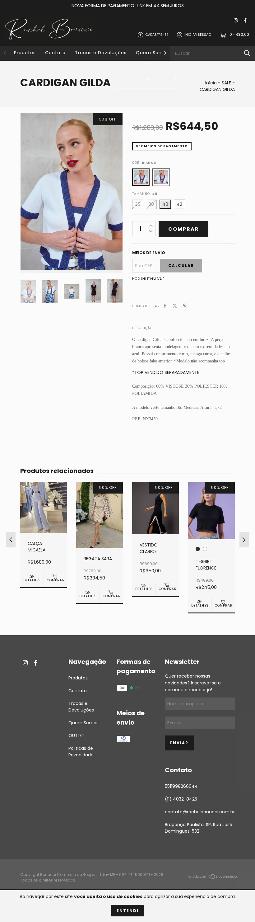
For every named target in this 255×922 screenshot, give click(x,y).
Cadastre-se (157, 34)
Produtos (25, 53)
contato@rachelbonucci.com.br (200, 812)
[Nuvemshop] (213, 878)
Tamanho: (144, 193)
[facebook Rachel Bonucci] (245, 21)
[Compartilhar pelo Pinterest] (185, 306)
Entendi (128, 910)
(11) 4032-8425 (181, 799)
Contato (55, 53)
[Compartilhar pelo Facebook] (165, 306)
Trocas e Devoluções (101, 53)
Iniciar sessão (197, 34)
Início (211, 83)
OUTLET (76, 735)
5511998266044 (181, 786)
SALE (226, 83)
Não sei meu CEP (148, 278)
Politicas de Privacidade (81, 751)
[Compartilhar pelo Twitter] (174, 306)
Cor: (144, 162)
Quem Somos (152, 53)
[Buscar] (247, 53)
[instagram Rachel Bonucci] (235, 21)
